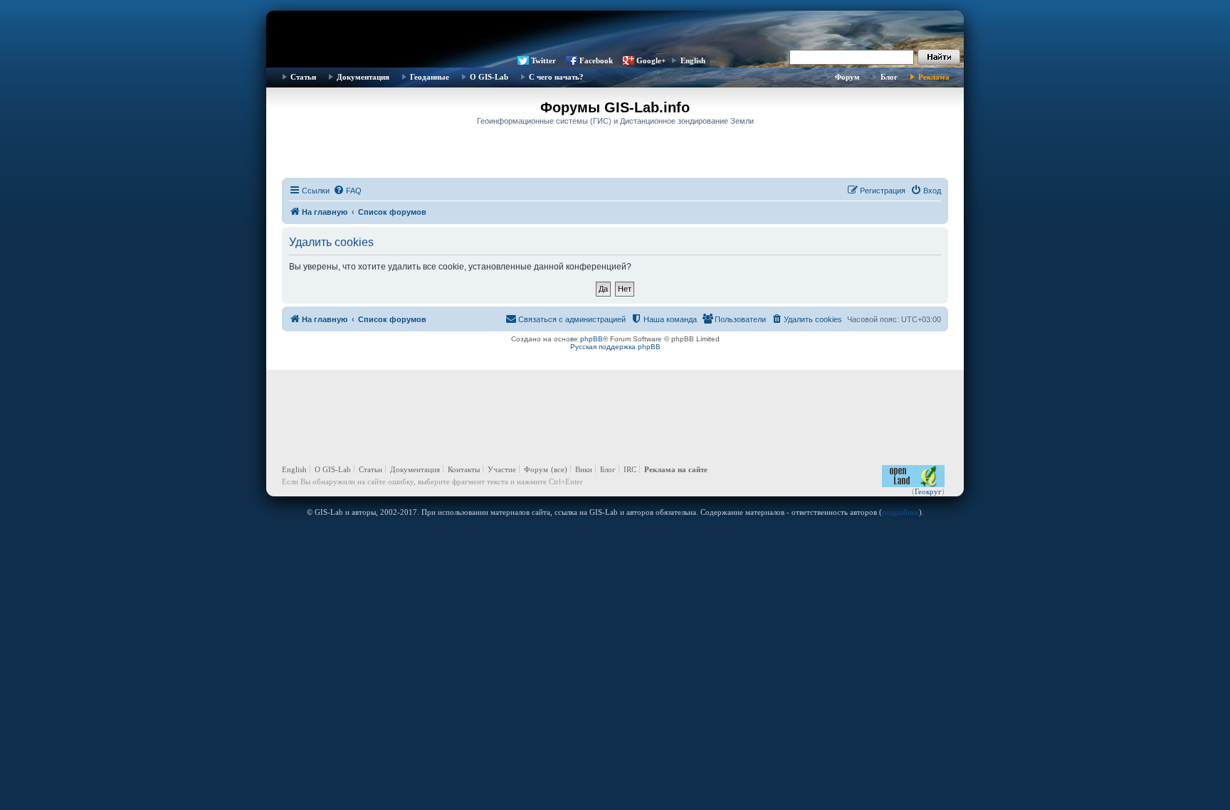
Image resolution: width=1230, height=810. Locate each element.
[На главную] (615, 32)
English (692, 60)
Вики (583, 469)
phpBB (591, 339)
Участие (502, 469)
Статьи (303, 77)
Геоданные (429, 77)
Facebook (596, 60)
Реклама (934, 77)
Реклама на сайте (676, 469)
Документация (363, 77)
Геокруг (928, 491)
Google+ (651, 60)
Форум (847, 77)
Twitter (543, 60)
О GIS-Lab (489, 77)
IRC (630, 469)
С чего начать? (556, 77)
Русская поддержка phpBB (615, 347)
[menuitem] (347, 190)
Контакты (464, 469)
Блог (889, 77)
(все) (559, 469)
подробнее (900, 512)
